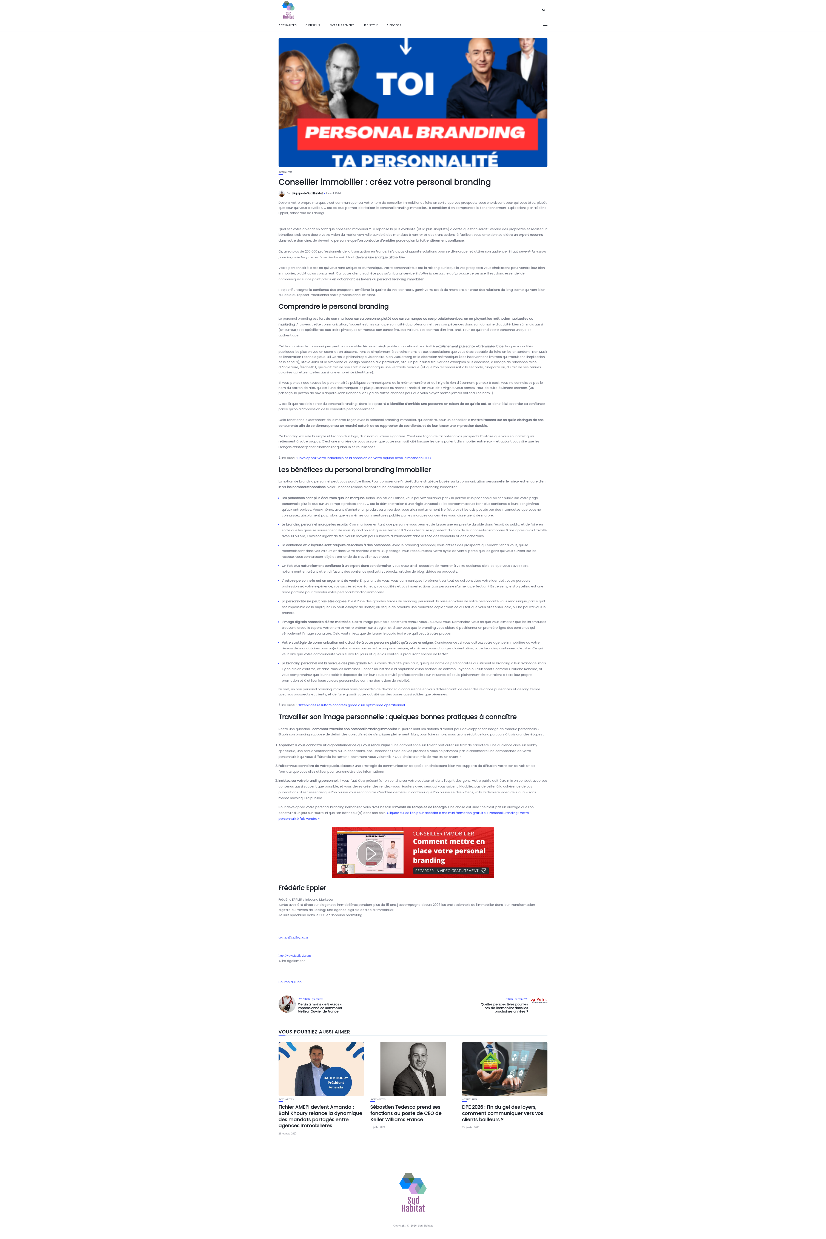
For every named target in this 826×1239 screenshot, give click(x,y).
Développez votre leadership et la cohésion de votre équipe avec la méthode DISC (364, 458)
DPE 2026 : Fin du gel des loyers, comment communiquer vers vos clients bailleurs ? (502, 1113)
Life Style (370, 25)
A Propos (394, 25)
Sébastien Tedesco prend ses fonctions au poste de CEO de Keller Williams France (406, 1113)
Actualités (288, 25)
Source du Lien (290, 982)
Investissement (341, 25)
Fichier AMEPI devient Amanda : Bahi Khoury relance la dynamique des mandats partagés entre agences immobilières (320, 1116)
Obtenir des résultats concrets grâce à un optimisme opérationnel (351, 705)
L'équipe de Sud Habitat (307, 193)
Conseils (312, 25)
